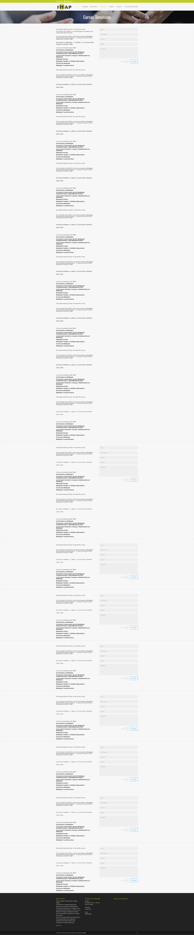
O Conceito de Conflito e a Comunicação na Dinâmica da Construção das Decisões (74, 32)
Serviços (111, 6)
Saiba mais (58, 925)
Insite (84, 932)
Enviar (134, 61)
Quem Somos (93, 6)
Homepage (85, 6)
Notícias (119, 6)
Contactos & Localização (131, 6)
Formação (103, 6)
